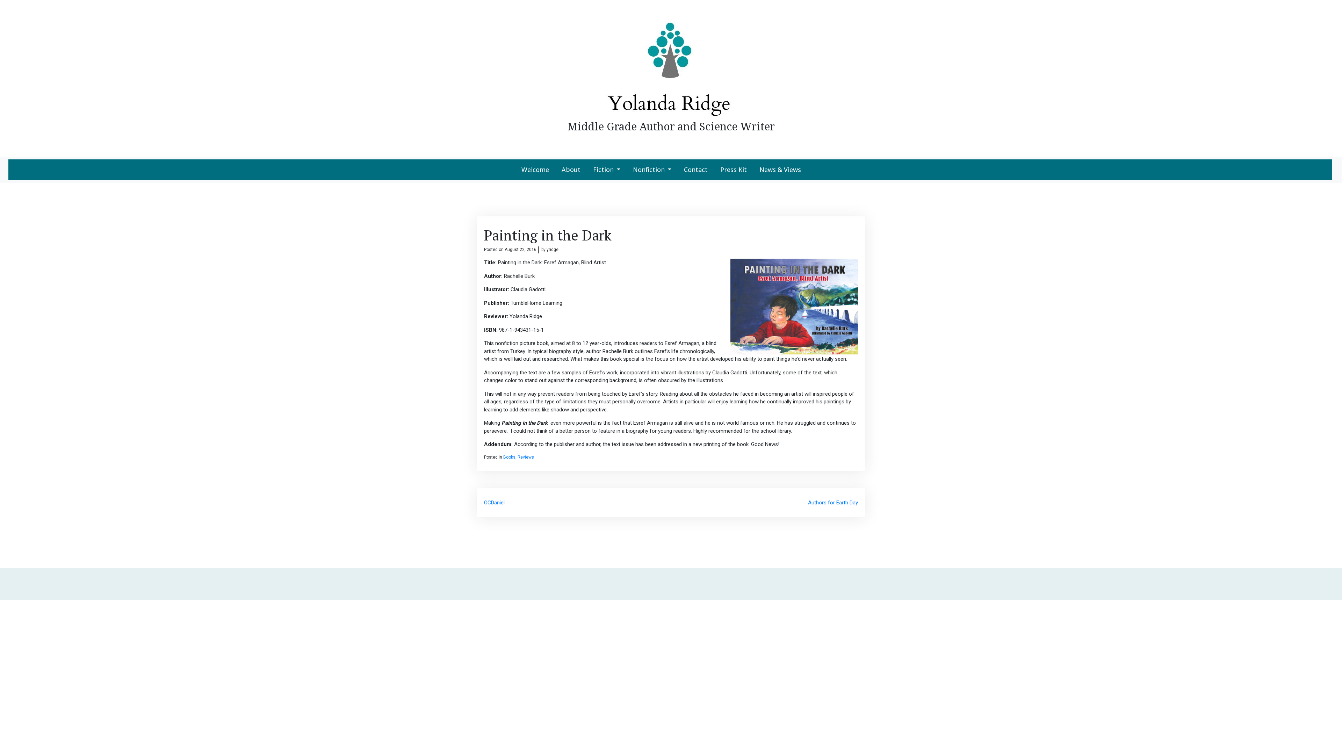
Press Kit (733, 169)
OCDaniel (494, 502)
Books (509, 457)
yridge (552, 249)
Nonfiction (649, 169)
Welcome (535, 169)
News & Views (780, 169)
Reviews (526, 457)
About (571, 169)
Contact (696, 169)
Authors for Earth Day (833, 502)
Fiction (603, 169)
